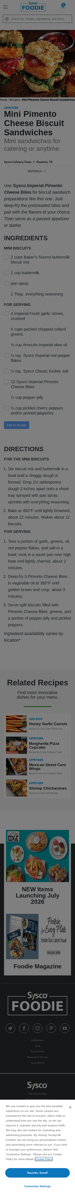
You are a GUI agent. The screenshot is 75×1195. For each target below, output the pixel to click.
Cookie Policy (43, 1159)
